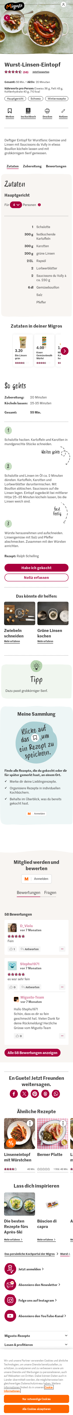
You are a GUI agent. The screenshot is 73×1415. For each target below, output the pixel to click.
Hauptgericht (15, 98)
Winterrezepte (57, 98)
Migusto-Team (32, 997)
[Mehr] (62, 949)
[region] (36, 1382)
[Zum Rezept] (19, 1145)
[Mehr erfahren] (19, 635)
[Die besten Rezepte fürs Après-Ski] (19, 1217)
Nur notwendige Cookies (36, 1399)
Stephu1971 (30, 963)
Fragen (50, 892)
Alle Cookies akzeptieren (36, 1409)
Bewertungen (56, 166)
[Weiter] (65, 351)
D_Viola (26, 925)
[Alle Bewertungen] (13, 71)
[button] (12, 928)
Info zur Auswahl (40, 205)
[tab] (36, 1335)
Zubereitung (32, 166)
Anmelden (39, 813)
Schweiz (36, 98)
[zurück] (7, 18)
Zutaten (13, 166)
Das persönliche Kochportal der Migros (29, 1253)
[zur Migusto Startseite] (14, 4)
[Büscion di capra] (52, 1217)
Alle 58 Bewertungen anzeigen (32, 1052)
